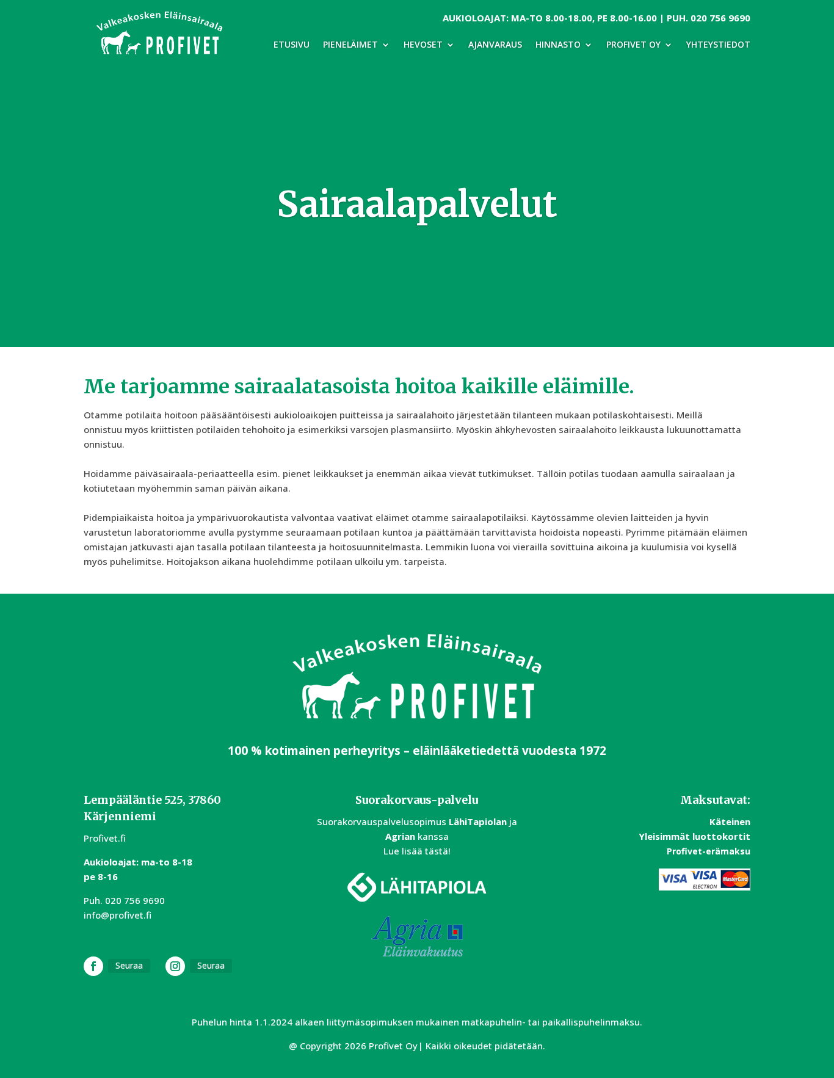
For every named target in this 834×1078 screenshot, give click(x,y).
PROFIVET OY (633, 45)
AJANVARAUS (495, 45)
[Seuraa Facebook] (93, 966)
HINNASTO (558, 45)
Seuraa (129, 965)
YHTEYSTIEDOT (718, 45)
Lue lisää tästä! (417, 851)
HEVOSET (423, 45)
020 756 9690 (720, 18)
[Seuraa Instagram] (175, 966)
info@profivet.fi (117, 915)
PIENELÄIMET (350, 45)
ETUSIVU (292, 45)
